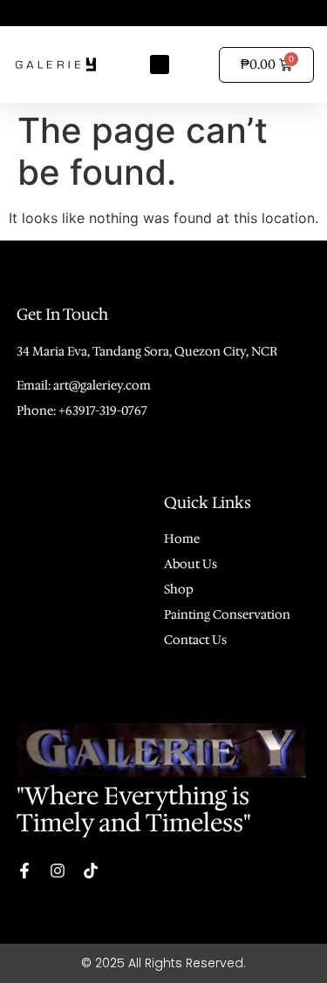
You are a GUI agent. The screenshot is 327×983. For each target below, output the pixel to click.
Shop (179, 589)
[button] (160, 65)
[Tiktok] (91, 870)
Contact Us (195, 639)
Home (182, 538)
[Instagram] (57, 870)
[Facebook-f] (24, 870)
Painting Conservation (227, 614)
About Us (190, 564)
